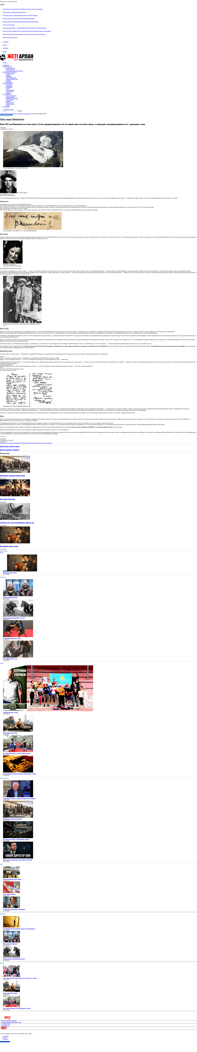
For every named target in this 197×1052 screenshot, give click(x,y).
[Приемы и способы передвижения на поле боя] (18, 616)
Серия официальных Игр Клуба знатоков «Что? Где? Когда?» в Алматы (20, 978)
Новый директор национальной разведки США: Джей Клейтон (21, 21)
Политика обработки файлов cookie (11, 1022)
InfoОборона (9, 76)
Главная (2, 113)
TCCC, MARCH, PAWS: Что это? (10, 659)
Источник (2, 436)
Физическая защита (10, 68)
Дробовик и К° (9, 86)
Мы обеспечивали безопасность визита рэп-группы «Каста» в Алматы (19, 774)
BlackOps (8, 75)
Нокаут (7, 88)
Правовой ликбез (10, 102)
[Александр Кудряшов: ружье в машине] (11, 877)
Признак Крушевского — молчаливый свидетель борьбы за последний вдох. (25, 28)
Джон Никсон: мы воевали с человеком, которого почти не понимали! (23, 9)
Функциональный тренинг (12, 98)
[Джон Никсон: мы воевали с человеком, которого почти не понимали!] (18, 796)
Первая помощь (9, 100)
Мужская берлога (10, 104)
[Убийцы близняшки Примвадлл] (18, 595)
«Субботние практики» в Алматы (10, 712)
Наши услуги (7, 66)
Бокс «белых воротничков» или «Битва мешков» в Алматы (17, 753)
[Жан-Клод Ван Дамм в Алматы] (18, 731)
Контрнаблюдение (10, 97)
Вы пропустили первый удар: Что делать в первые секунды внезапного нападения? (27, 31)
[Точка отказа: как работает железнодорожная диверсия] (18, 837)
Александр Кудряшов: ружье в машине (12, 879)
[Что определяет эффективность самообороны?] (11, 907)
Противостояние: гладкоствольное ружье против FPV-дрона (20, 15)
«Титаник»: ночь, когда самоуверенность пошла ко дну (17, 523)
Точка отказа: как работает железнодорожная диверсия (19, 18)
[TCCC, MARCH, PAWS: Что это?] (18, 657)
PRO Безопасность (9, 72)
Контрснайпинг (9, 91)
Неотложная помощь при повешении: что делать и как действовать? (19, 929)
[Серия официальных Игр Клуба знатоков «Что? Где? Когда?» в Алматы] (11, 976)
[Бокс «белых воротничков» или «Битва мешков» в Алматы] (18, 751)
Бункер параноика (10, 90)
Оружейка (8, 80)
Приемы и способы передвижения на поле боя (14, 618)
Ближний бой (9, 87)
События (6, 106)
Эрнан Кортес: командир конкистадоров (14, 12)
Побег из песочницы (9, 25)
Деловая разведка (10, 73)
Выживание (9, 82)
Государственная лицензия (8, 1020)
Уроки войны (9, 84)
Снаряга (8, 93)
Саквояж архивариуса (11, 77)
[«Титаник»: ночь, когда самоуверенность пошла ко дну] (15, 519)
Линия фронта (8, 83)
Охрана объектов (10, 69)
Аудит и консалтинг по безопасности (14, 70)
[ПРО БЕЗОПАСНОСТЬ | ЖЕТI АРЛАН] (16, 60)
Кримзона (8, 101)
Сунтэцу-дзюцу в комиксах (9, 894)
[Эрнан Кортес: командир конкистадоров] (15, 472)
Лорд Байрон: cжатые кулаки (9, 546)
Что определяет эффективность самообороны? (14, 909)
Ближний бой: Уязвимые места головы (12, 638)
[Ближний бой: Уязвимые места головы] (18, 636)
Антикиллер (7, 94)
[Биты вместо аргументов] (15, 495)
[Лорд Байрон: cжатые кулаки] (15, 543)
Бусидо (8, 105)
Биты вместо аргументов (10, 37)
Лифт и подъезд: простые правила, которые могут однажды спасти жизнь (24, 34)
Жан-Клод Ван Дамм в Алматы (10, 733)
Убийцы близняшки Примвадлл (10, 597)
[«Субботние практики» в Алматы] (48, 710)
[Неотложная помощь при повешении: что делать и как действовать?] (11, 927)
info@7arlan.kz (5, 1025)
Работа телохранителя (11, 95)
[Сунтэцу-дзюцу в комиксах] (11, 892)
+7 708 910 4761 (5, 1024)
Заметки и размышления (12, 79)
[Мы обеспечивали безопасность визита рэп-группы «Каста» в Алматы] (18, 772)
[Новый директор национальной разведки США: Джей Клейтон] (18, 858)
